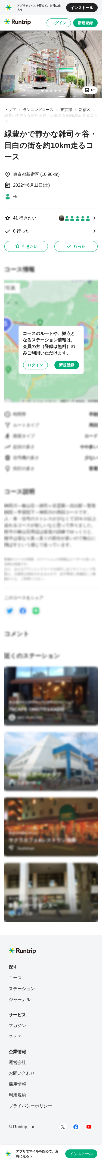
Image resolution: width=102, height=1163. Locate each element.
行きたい (30, 246)
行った (79, 246)
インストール (81, 7)
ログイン (58, 23)
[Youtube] (89, 1127)
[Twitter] (62, 1127)
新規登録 (85, 23)
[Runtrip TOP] (17, 22)
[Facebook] (76, 1127)
